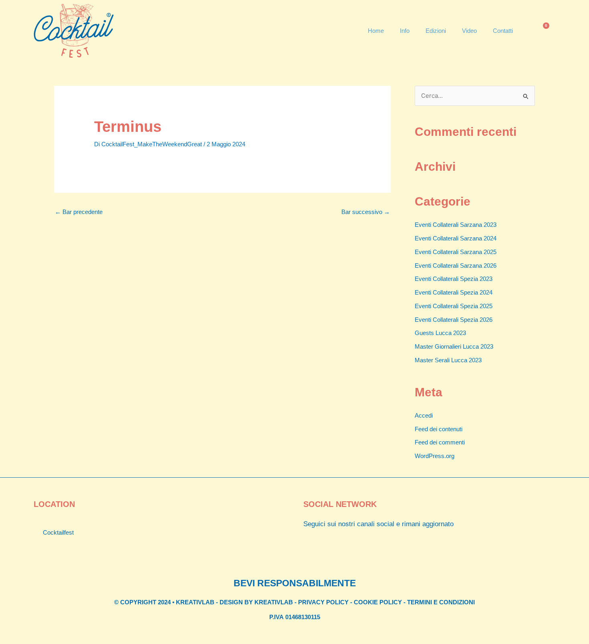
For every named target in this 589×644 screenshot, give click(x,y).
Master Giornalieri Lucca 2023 (454, 346)
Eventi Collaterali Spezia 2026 (453, 319)
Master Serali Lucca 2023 (448, 360)
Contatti (503, 30)
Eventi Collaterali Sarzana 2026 (455, 265)
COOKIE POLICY (378, 602)
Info (404, 30)
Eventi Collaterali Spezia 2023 (453, 278)
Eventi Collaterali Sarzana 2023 (455, 224)
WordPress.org (434, 455)
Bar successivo (365, 211)
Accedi (424, 415)
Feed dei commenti (440, 442)
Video (469, 30)
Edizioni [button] (436, 30)
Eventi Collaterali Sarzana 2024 (455, 238)
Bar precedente (79, 211)
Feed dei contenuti (438, 429)
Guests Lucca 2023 (440, 332)
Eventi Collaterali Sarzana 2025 (455, 251)
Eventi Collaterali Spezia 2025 (453, 306)
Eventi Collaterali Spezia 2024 (453, 292)
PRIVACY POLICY (323, 602)
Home (376, 30)
